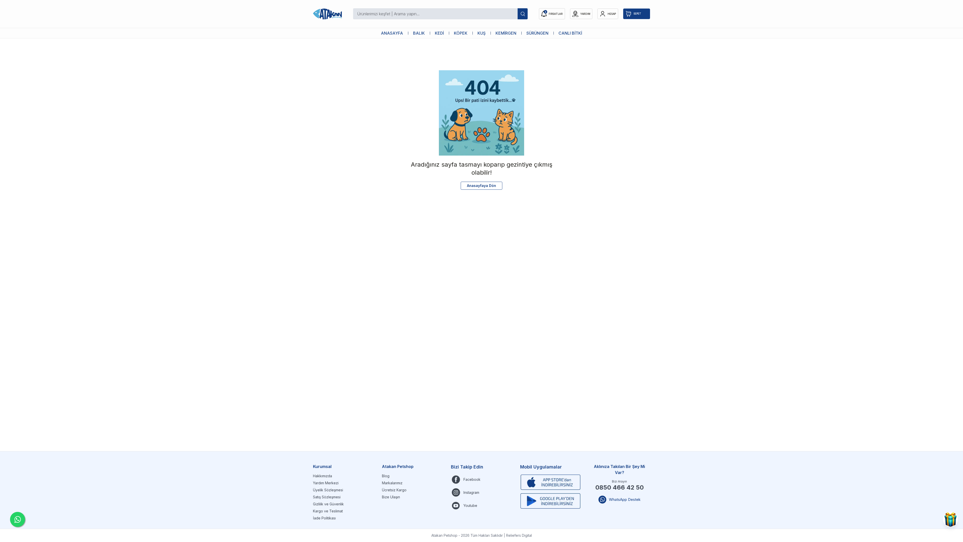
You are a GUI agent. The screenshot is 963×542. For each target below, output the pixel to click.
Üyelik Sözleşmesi (328, 490)
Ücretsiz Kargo (394, 490)
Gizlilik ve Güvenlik (328, 504)
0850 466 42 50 (619, 487)
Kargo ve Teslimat (328, 511)
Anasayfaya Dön (481, 185)
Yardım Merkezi (326, 483)
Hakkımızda (322, 476)
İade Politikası (324, 518)
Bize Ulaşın (391, 497)
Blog (385, 476)
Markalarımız (392, 483)
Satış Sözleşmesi (327, 497)
